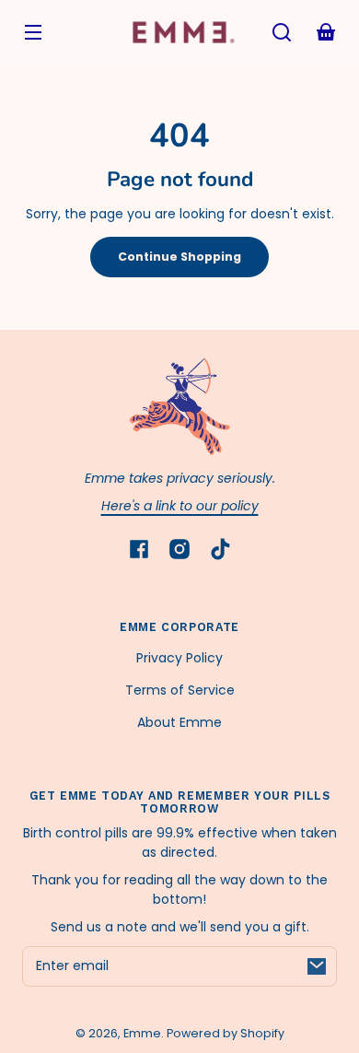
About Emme (179, 722)
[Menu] (33, 32)
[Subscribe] (316, 966)
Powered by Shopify (225, 1033)
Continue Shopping (179, 256)
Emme (142, 1033)
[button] (281, 32)
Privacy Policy (179, 658)
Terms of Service (180, 690)
